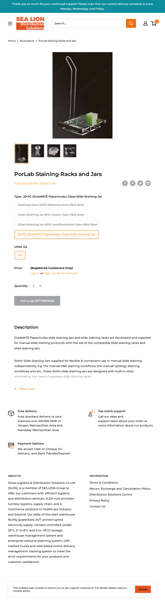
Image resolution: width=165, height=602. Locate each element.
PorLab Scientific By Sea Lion (35, 183)
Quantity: (21, 286)
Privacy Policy (99, 500)
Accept (143, 589)
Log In (34, 273)
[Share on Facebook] (125, 183)
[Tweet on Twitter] (140, 183)
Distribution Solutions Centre (111, 494)
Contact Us (97, 506)
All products (27, 40)
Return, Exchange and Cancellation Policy (120, 488)
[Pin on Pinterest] (132, 183)
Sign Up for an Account (61, 273)
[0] (153, 23)
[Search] (131, 23)
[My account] (145, 23)
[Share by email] (148, 183)
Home (12, 40)
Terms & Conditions (104, 482)
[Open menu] (10, 23)
